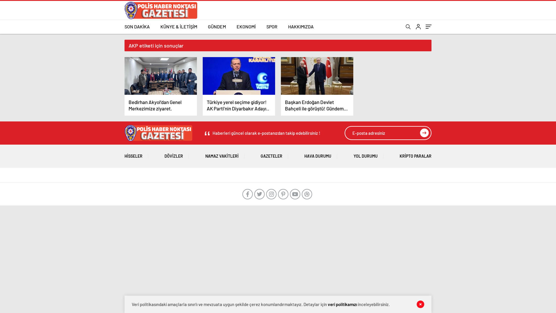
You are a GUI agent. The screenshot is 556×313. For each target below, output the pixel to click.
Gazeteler (271, 156)
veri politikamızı (342, 304)
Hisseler (133, 156)
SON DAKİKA (137, 26)
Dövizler (173, 156)
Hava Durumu (317, 156)
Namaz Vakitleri (222, 156)
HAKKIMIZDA (301, 26)
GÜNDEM (217, 26)
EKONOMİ (246, 26)
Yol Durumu (366, 156)
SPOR (271, 26)
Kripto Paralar (415, 156)
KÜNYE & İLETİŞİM (178, 26)
